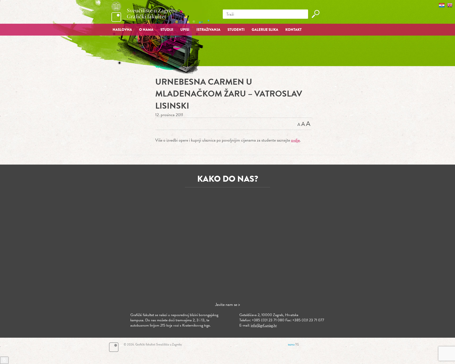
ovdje (295, 140)
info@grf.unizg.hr (264, 325)
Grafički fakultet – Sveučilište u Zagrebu (144, 12)
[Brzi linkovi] (4, 360)
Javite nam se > (227, 304)
